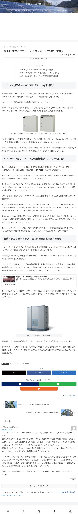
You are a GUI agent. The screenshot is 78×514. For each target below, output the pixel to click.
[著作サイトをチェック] (20, 384)
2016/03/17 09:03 (7, 430)
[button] (72, 347)
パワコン (6, 363)
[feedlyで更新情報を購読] (57, 384)
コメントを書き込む (39, 486)
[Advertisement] (39, 27)
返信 (73, 479)
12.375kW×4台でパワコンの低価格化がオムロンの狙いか (39, 73)
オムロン (19, 363)
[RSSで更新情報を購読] (39, 389)
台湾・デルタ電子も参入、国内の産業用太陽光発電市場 (39, 76)
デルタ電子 (27, 363)
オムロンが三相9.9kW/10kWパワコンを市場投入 (36, 70)
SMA (13, 363)
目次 (36, 65)
